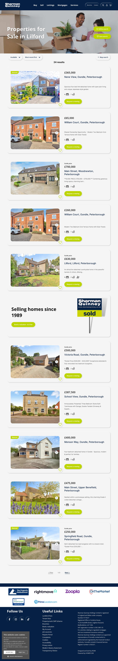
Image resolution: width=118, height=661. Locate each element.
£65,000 (69, 118)
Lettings (50, 5)
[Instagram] (15, 619)
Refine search (103, 29)
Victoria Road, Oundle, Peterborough (84, 354)
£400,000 (69, 437)
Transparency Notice (49, 651)
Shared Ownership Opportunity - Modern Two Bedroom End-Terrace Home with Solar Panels (85, 133)
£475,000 (69, 483)
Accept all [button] (9, 652)
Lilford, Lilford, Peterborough (80, 263)
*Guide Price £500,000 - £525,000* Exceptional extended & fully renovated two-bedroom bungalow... (85, 362)
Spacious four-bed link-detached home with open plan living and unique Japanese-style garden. (85, 88)
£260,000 (69, 210)
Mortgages (62, 5)
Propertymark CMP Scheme (52, 621)
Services (74, 5)
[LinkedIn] (22, 619)
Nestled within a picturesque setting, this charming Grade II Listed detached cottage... (85, 498)
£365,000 (69, 72)
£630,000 (69, 259)
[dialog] (16, 645)
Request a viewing (73, 101)
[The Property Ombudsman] (18, 591)
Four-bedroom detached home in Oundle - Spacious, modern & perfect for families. (85, 453)
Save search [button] (103, 36)
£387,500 (69, 392)
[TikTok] (28, 619)
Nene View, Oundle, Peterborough (83, 77)
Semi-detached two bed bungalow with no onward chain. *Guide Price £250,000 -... (84, 545)
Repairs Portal (47, 635)
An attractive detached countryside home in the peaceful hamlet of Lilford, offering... (84, 271)
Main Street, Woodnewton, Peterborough (79, 173)
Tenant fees (46, 618)
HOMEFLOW (90, 653)
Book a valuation (48, 626)
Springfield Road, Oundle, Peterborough (78, 538)
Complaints (46, 637)
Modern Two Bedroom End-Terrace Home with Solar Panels (84, 227)
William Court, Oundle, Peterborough (84, 122)
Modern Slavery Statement (52, 648)
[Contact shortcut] (111, 5)
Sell (42, 5)
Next (66, 573)
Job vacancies (47, 632)
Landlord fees (47, 616)
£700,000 (69, 166)
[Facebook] (9, 619)
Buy (35, 5)
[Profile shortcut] (107, 5)
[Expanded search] (103, 5)
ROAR (94, 651)
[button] (57, 87)
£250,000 (69, 531)
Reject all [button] (22, 652)
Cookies (45, 640)
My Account (46, 629)
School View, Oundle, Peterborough (84, 396)
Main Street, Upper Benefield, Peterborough (80, 489)
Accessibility (46, 642)
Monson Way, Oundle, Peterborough (84, 442)
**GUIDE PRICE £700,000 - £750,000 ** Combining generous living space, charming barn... (85, 180)
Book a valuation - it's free (23, 325)
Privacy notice (47, 645)
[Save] (60, 105)
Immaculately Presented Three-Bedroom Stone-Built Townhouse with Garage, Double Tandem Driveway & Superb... (82, 406)
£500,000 (69, 350)
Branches (45, 624)
